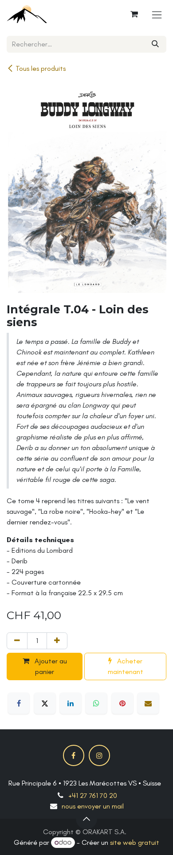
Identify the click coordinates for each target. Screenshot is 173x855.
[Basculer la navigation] (156, 14)
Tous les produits (41, 68)
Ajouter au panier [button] (50, 666)
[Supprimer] (17, 640)
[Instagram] (99, 755)
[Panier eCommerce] (134, 14)
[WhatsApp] (96, 703)
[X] (44, 703)
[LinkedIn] (70, 703)
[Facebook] (18, 703)
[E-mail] (148, 703)
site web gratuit (134, 842)
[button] (86, 818)
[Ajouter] (57, 640)
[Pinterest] (122, 703)
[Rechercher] (155, 44)
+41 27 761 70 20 (92, 795)
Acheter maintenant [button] (125, 666)
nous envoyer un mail (93, 806)
